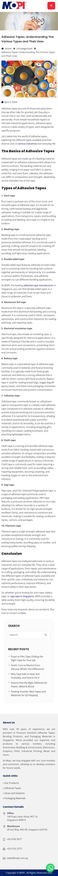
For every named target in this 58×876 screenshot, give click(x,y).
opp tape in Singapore (22, 596)
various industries (27, 143)
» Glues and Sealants (14, 793)
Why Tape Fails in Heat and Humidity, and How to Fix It (25, 675)
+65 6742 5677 (14, 839)
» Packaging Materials (14, 798)
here (23, 613)
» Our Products (11, 783)
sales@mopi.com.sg (17, 858)
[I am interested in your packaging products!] (50, 868)
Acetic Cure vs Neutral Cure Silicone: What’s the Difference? (27, 667)
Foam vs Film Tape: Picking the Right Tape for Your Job (27, 658)
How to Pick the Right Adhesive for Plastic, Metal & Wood (29, 684)
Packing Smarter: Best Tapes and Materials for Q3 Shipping (28, 693)
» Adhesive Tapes (12, 788)
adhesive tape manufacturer (38, 285)
